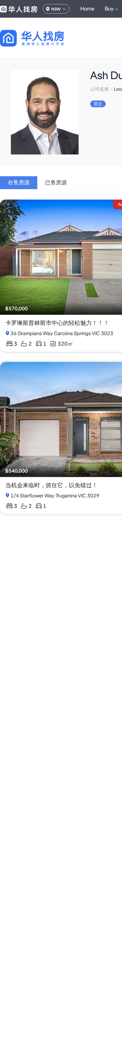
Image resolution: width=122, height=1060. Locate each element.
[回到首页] (44, 38)
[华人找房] (18, 9)
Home (87, 8)
